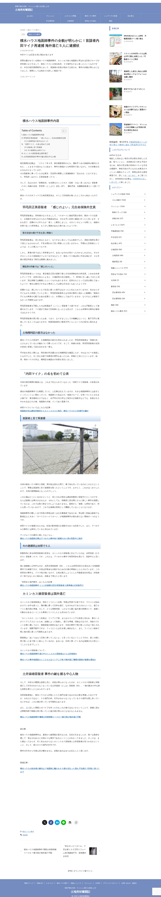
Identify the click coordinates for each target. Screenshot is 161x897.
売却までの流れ (90, 21)
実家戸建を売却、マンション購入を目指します (80, 888)
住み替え (131, 16)
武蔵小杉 (40, 883)
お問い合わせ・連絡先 (129, 883)
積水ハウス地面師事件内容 (33, 135)
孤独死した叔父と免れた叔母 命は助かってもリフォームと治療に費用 (136, 74)
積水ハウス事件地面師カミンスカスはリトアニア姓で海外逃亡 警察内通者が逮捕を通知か (58, 659)
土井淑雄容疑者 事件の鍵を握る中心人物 (40, 156)
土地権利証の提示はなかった (37, 141)
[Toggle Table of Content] (63, 131)
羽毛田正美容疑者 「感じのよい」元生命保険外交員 (45, 138)
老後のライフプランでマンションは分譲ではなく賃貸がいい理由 (135, 109)
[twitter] (44, 822)
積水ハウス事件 (90, 16)
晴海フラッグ (28, 883)
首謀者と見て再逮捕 (34, 147)
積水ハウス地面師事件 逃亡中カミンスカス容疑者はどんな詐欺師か (48, 654)
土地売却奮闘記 (24, 9)
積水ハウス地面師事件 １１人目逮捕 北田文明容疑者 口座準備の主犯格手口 (52, 585)
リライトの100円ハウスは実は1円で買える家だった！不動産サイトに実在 (135, 56)
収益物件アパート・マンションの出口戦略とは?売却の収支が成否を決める (135, 127)
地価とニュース (76, 883)
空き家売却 (50, 21)
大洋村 (97, 883)
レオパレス (50, 883)
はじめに (30, 16)
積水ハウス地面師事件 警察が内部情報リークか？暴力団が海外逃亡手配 (50, 717)
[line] (63, 822)
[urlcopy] (76, 822)
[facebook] (50, 822)
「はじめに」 (132, 175)
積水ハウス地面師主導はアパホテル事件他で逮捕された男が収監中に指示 (51, 538)
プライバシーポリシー (110, 883)
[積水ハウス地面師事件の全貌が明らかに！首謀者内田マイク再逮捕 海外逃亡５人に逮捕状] (57, 822)
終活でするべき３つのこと (134, 89)
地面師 (25, 835)
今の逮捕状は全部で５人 (37, 150)
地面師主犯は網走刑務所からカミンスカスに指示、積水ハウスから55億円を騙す (54, 411)
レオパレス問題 (70, 16)
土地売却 (70, 21)
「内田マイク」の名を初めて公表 (37, 144)
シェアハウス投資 (110, 16)
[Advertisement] (60, 96)
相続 (110, 21)
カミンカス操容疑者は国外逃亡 (36, 153)
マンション (50, 16)
